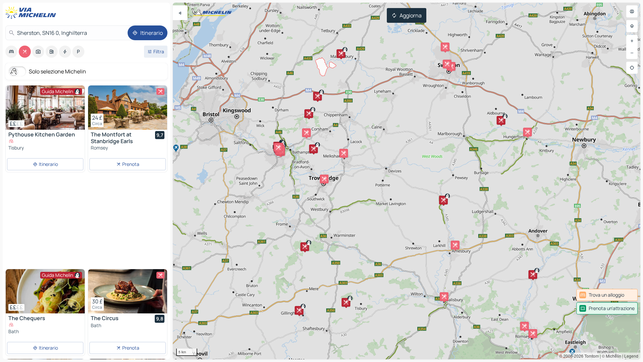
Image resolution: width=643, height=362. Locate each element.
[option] (11, 52)
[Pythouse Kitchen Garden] (45, 107)
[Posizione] (632, 68)
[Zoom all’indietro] (632, 53)
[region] (406, 181)
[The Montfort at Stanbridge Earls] (127, 107)
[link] (607, 295)
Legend (631, 356)
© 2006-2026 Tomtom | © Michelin (590, 356)
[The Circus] (127, 291)
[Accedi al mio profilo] (632, 11)
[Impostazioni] (632, 26)
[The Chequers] (45, 291)
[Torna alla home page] (32, 12)
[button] (346, 302)
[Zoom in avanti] (632, 41)
